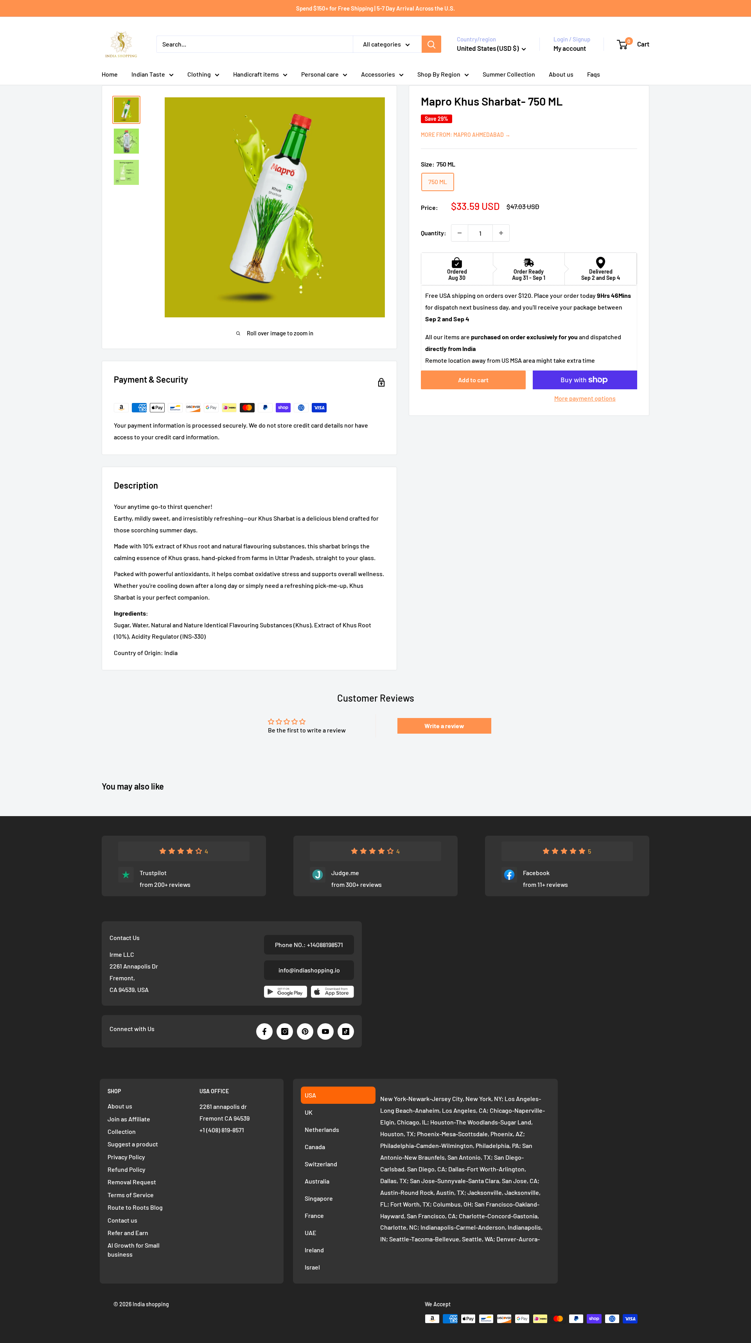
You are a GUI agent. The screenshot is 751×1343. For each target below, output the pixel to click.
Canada (315, 1146)
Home (110, 74)
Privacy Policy (126, 1156)
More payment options (585, 398)
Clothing (199, 74)
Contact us (122, 1220)
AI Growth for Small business (134, 1249)
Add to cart (473, 379)
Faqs (593, 74)
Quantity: (433, 232)
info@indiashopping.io (309, 970)
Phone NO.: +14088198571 (309, 944)
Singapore (319, 1198)
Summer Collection (509, 74)
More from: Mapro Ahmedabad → (465, 134)
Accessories (378, 74)
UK (309, 1112)
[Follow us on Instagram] (285, 1031)
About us (561, 74)
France (314, 1215)
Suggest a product (133, 1144)
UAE (310, 1232)
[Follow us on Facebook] (264, 1031)
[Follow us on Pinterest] (305, 1031)
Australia (317, 1181)
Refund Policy (127, 1169)
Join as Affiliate (129, 1119)
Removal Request (132, 1181)
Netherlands (322, 1129)
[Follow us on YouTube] (325, 1031)
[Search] (431, 44)
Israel (312, 1267)
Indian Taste (148, 74)
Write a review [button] (444, 725)
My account (569, 48)
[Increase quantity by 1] (501, 233)
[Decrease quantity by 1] (459, 233)
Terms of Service (131, 1194)
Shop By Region (438, 74)
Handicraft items (256, 74)
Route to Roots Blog (135, 1207)
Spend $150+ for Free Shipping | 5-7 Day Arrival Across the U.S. (375, 8)
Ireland (314, 1249)
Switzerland (321, 1164)
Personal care (320, 74)
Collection (122, 1131)
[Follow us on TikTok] (346, 1031)
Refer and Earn (128, 1232)
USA (310, 1095)
